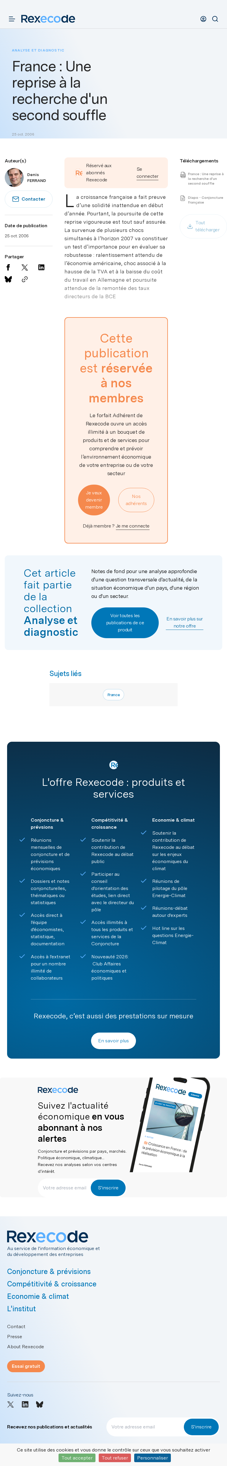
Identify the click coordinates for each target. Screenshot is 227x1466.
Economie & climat (38, 1296)
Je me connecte (133, 526)
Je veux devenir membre (94, 500)
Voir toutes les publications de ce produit (125, 623)
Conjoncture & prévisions (49, 1271)
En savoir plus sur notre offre (184, 622)
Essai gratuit (26, 1366)
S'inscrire (108, 1188)
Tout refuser (115, 1458)
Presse (14, 1336)
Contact (16, 1326)
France (113, 694)
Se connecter (147, 172)
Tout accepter (77, 1458)
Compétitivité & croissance (52, 1284)
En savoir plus (113, 1041)
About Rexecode (25, 1346)
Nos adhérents (136, 499)
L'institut (21, 1308)
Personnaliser (152, 1458)
